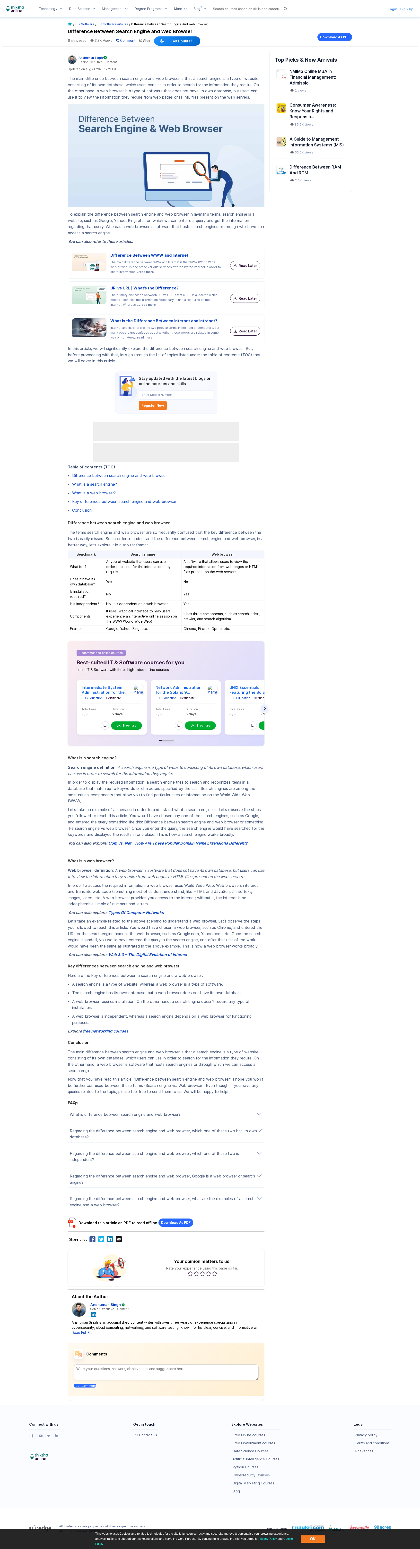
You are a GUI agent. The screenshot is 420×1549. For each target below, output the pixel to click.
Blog (236, 1491)
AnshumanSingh (91, 57)
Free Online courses (249, 1435)
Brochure (129, 725)
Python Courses (245, 1467)
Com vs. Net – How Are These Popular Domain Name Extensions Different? (178, 843)
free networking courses (105, 1031)
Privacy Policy (267, 1539)
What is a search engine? (94, 484)
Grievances (364, 1451)
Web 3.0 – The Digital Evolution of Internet (147, 954)
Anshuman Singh (105, 1304)
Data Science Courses (251, 1451)
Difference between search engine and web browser (119, 475)
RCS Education (92, 698)
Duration (118, 709)
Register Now (152, 405)
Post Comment (85, 1386)
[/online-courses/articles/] (70, 24)
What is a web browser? (94, 493)
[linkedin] (93, 1314)
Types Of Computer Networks (136, 912)
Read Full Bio (82, 1332)
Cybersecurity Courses (251, 1475)
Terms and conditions (372, 1443)
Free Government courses (254, 1443)
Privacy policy (366, 1435)
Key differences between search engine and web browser (124, 501)
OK (313, 1539)
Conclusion (82, 510)
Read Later (248, 265)
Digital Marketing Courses (253, 1483)
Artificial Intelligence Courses (256, 1459)
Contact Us (148, 1435)
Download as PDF (335, 37)
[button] (105, 725)
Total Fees (89, 709)
